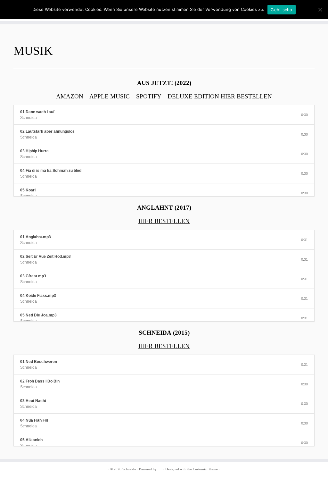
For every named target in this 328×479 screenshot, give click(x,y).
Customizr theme (205, 469)
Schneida (129, 469)
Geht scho (281, 9)
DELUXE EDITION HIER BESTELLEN (220, 96)
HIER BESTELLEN (164, 221)
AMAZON (69, 96)
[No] (320, 9)
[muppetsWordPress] (160, 468)
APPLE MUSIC (109, 96)
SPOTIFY (148, 96)
